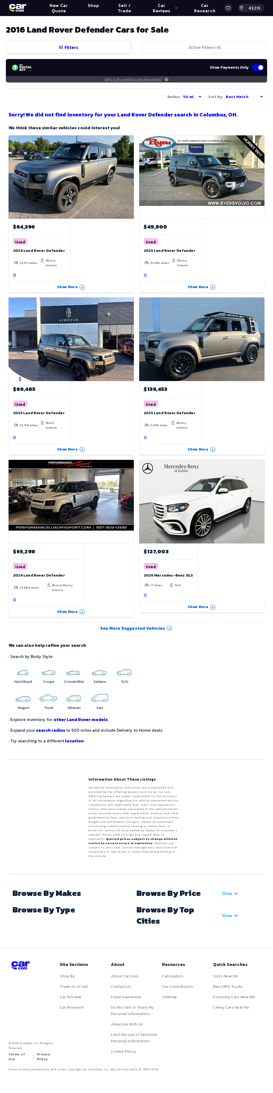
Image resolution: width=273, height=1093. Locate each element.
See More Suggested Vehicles (132, 628)
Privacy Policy (43, 1056)
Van (99, 708)
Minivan (74, 708)
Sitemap (169, 997)
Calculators (172, 976)
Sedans (99, 681)
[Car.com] (18, 8)
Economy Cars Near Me (234, 997)
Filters (71, 47)
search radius (50, 730)
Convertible (74, 681)
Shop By (67, 976)
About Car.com (124, 976)
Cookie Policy (123, 1051)
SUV (125, 681)
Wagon (23, 708)
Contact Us (121, 986)
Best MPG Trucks (228, 986)
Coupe (48, 681)
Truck (49, 708)
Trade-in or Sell (74, 986)
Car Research (72, 1007)
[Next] (129, 177)
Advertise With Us (127, 1024)
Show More (67, 287)
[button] (228, 8)
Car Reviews (71, 997)
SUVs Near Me (225, 976)
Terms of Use (17, 1056)
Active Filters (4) (204, 47)
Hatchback (23, 681)
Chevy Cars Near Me (231, 1007)
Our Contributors (177, 986)
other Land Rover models (81, 719)
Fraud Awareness (126, 997)
